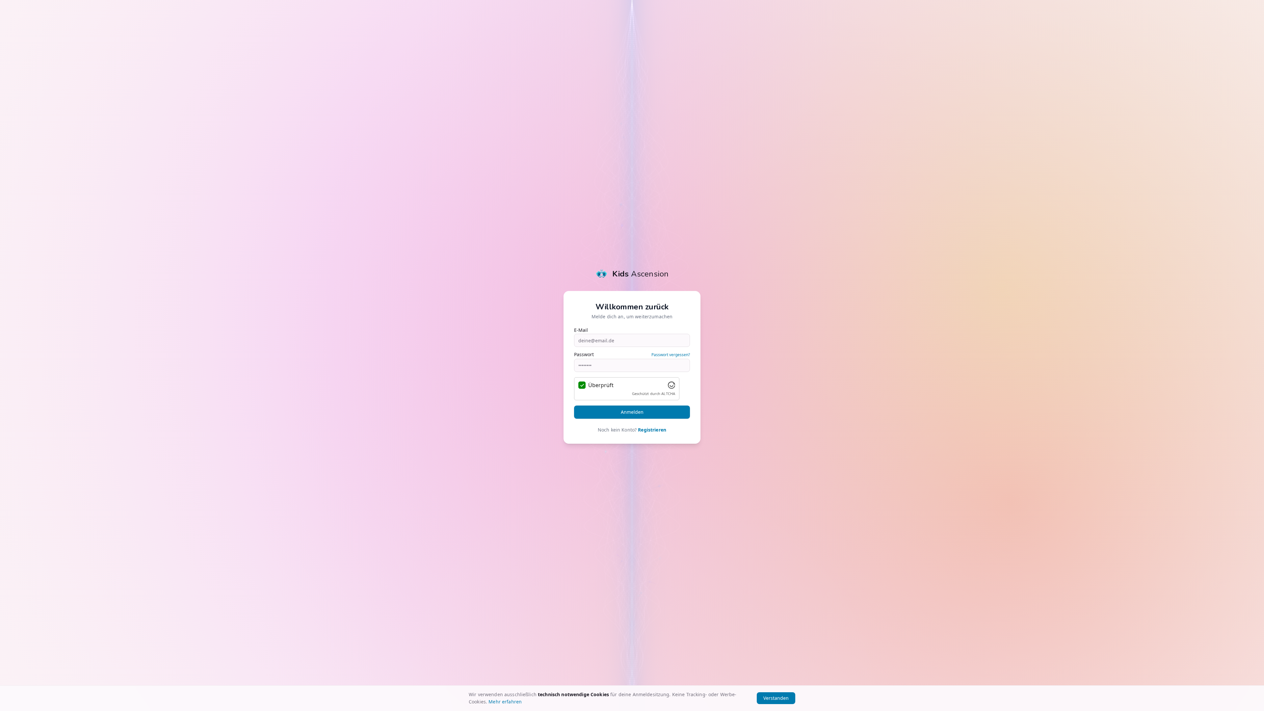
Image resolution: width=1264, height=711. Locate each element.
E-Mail (581, 330)
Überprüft (601, 385)
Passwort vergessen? (670, 354)
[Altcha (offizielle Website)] (671, 385)
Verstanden (776, 698)
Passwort (584, 354)
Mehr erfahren (505, 701)
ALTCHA (668, 393)
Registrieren (652, 430)
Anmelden (632, 412)
